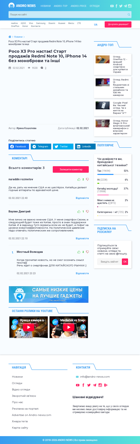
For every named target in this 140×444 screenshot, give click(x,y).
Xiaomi (51, 23)
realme (14, 23)
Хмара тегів (20, 421)
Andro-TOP (60, 6)
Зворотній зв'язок (24, 395)
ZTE (79, 23)
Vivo (31, 23)
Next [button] (83, 327)
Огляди (95, 6)
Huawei (61, 23)
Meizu (71, 23)
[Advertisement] (49, 97)
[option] (28, 327)
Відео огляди (21, 389)
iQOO (23, 23)
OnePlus (15, 26)
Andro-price (78, 6)
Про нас (17, 402)
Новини (46, 6)
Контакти (35, 26)
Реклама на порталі (25, 408)
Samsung (40, 23)
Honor (25, 26)
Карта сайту (20, 427)
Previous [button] (14, 327)
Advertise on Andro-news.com (31, 415)
